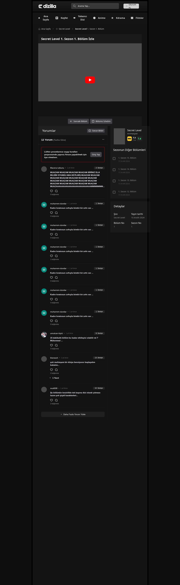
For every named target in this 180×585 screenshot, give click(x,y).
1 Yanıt (55, 378)
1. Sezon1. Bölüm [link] (89, 28)
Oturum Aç (132, 6)
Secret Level (64, 28)
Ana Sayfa (46, 28)
